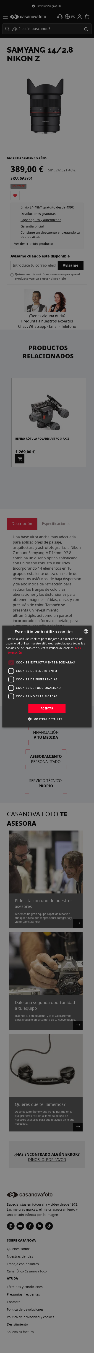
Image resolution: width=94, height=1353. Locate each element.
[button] (47, 719)
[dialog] (46, 677)
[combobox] (86, 631)
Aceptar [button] (47, 708)
